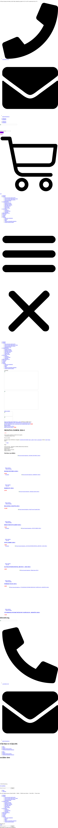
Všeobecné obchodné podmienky (10, 221)
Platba (6, 220)
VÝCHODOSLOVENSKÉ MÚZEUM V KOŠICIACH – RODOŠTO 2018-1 (22, 612)
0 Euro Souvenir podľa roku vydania (11, 198)
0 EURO (3, 196)
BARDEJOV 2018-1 (9, 488)
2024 (46, 439)
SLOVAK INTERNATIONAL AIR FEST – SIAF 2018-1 (17, 566)
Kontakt (3, 216)
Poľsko (49, 439)
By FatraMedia (2, 785)
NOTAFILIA (4, 208)
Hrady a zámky (18, 421)
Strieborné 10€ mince (8, 204)
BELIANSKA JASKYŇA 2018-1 (12, 506)
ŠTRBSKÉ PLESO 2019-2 (10, 583)
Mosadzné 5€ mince (8, 203)
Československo (7, 211)
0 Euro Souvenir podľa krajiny (10, 197)
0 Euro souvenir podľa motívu (10, 199)
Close (1, 824)
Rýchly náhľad (7, 467)
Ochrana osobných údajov (9, 222)
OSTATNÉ (4, 214)
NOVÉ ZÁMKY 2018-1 (9, 542)
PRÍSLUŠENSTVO (6, 213)
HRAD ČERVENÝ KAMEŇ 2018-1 (12, 524)
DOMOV (4, 195)
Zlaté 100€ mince (8, 205)
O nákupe (4, 217)
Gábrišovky (7, 356)
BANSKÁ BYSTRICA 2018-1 (11, 471)
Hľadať (2, 132)
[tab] (30, 442)
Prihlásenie (4, 118)
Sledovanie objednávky (9, 218)
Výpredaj (4, 215)
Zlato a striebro (7, 207)
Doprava (6, 219)
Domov (5, 421)
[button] (29, 282)
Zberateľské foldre (8, 200)
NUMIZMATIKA (5, 201)
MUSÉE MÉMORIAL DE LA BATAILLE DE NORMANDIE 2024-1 (17, 424)
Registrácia (4, 119)
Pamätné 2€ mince (8, 202)
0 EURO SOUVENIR (11, 421)
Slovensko (6, 212)
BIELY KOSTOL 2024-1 (9, 427)
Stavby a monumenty (38, 439)
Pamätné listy (7, 206)
